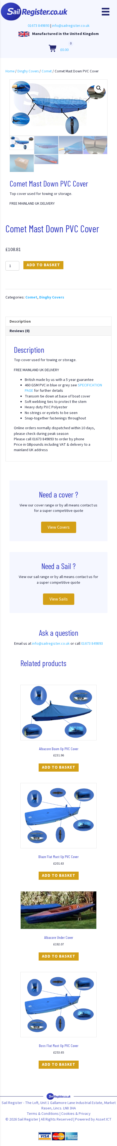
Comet (47, 71)
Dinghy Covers (28, 71)
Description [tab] (20, 321)
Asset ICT (104, 1119)
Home (9, 71)
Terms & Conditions (43, 1113)
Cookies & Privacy (76, 1113)
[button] (99, 88)
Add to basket (43, 265)
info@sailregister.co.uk (71, 25)
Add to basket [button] (58, 767)
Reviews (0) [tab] (20, 331)
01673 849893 (39, 25)
